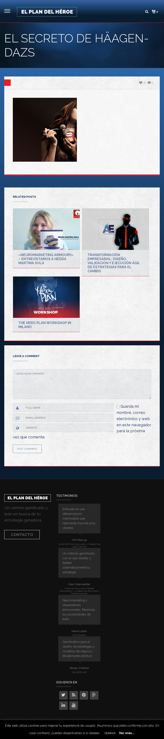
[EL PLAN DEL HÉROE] (47, 11)
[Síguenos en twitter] (63, 695)
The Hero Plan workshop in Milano (44, 325)
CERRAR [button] (110, 733)
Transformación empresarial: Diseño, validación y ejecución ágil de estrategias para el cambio (114, 263)
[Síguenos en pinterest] (84, 695)
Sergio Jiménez (79, 668)
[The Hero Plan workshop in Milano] (46, 297)
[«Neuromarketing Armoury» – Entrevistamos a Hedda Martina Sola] (46, 229)
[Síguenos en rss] (73, 695)
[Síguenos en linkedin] (63, 705)
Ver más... (127, 733)
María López (79, 631)
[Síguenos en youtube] (73, 705)
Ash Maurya (79, 540)
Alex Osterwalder (79, 584)
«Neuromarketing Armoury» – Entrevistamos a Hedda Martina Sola (45, 259)
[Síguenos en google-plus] (94, 695)
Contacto (22, 534)
